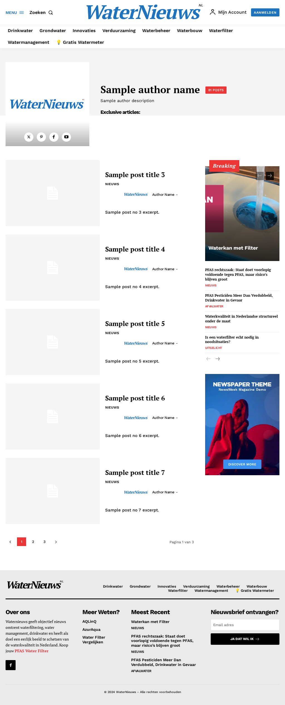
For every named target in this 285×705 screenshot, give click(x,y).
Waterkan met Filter (233, 248)
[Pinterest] (41, 137)
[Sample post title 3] (53, 193)
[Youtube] (66, 137)
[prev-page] (260, 176)
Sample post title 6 (135, 397)
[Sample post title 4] (53, 268)
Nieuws (112, 184)
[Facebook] (53, 137)
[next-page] (270, 176)
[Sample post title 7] (53, 491)
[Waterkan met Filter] (242, 213)
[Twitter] (28, 137)
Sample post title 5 (135, 323)
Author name (163, 194)
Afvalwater (214, 306)
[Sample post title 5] (53, 342)
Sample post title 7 (135, 472)
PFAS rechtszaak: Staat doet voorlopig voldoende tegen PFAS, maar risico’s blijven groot (238, 274)
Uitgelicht (213, 348)
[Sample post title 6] (53, 416)
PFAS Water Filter (31, 650)
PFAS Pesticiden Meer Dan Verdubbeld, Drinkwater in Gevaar (239, 298)
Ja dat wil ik (242, 639)
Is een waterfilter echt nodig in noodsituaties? (232, 339)
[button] (42, 12)
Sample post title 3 (135, 174)
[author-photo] (137, 194)
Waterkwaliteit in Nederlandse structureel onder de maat (241, 318)
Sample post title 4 (135, 249)
